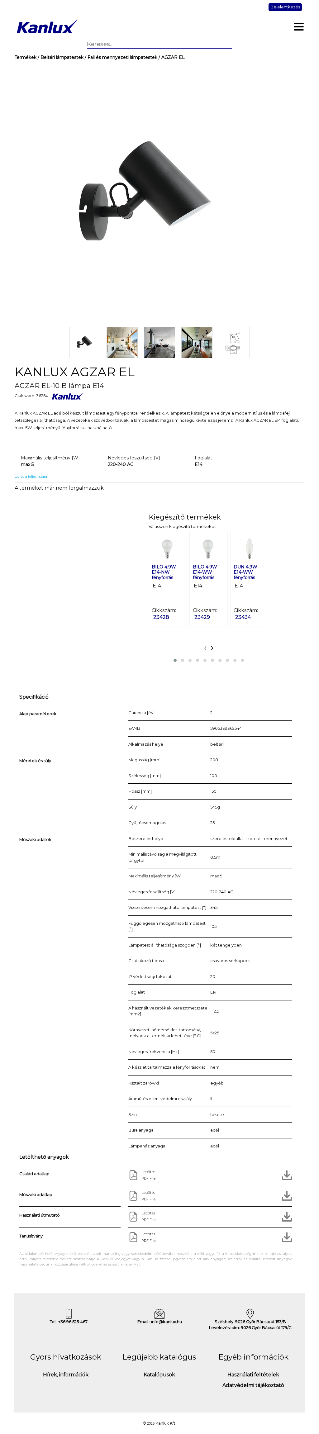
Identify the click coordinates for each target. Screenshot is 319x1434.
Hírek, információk (65, 1375)
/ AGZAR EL (171, 57)
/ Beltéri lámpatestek (59, 57)
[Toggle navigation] (299, 26)
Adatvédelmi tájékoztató (253, 1385)
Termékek (25, 57)
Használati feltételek (253, 1375)
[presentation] (205, 647)
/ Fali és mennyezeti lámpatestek (120, 57)
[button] (175, 660)
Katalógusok (159, 1375)
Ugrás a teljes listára (31, 476)
